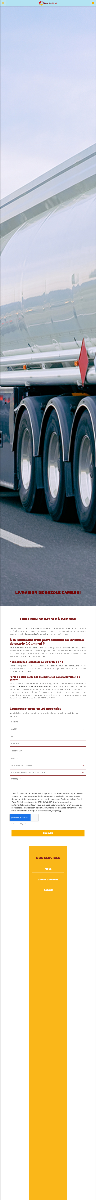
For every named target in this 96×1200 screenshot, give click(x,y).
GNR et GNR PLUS (48, 879)
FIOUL (48, 869)
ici (60, 810)
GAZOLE (48, 890)
